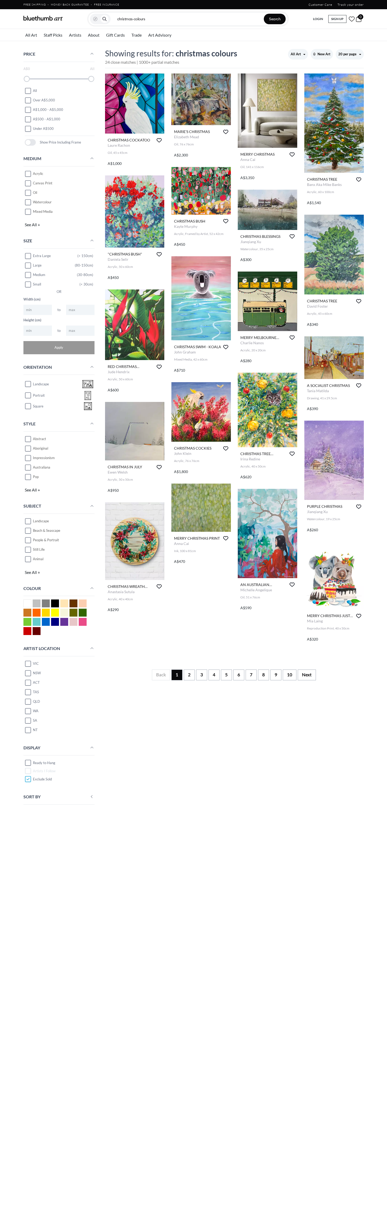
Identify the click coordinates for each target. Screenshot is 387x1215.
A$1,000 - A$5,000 (48, 109)
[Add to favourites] (159, 140)
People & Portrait (46, 540)
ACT (36, 682)
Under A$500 (43, 128)
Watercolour (42, 202)
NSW (37, 673)
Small (37, 284)
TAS (36, 692)
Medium (39, 275)
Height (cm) (32, 320)
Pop (36, 477)
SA (35, 720)
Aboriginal (40, 448)
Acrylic (38, 173)
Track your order (351, 5)
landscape (41, 384)
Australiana (41, 467)
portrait (39, 395)
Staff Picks (53, 34)
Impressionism (44, 458)
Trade (136, 34)
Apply (58, 347)
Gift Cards (115, 34)
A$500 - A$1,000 (46, 119)
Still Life (39, 549)
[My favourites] (352, 19)
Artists (75, 34)
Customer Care (320, 5)
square (38, 406)
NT (35, 730)
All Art (31, 34)
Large (37, 265)
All (35, 90)
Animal (38, 559)
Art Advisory (159, 34)
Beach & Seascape (46, 530)
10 (289, 674)
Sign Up (337, 19)
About (94, 34)
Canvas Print (42, 183)
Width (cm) (32, 299)
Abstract (39, 439)
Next (307, 674)
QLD (36, 701)
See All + (32, 224)
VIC (36, 663)
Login (318, 19)
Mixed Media (43, 211)
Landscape (41, 521)
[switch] (30, 142)
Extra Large (42, 256)
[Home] (43, 18)
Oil (35, 192)
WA (35, 711)
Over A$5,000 (44, 100)
